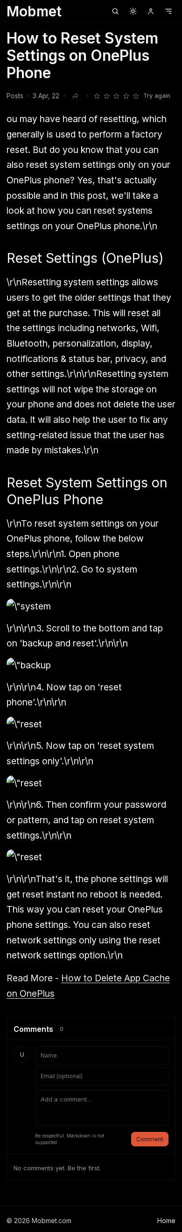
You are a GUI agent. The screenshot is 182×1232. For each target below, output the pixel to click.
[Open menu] (168, 11)
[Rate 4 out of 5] (126, 96)
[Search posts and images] (115, 11)
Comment (149, 1139)
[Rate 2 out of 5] (106, 96)
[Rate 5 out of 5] (135, 96)
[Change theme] (133, 11)
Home (166, 1221)
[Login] (151, 11)
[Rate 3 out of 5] (116, 96)
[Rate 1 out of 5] (96, 96)
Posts (15, 96)
